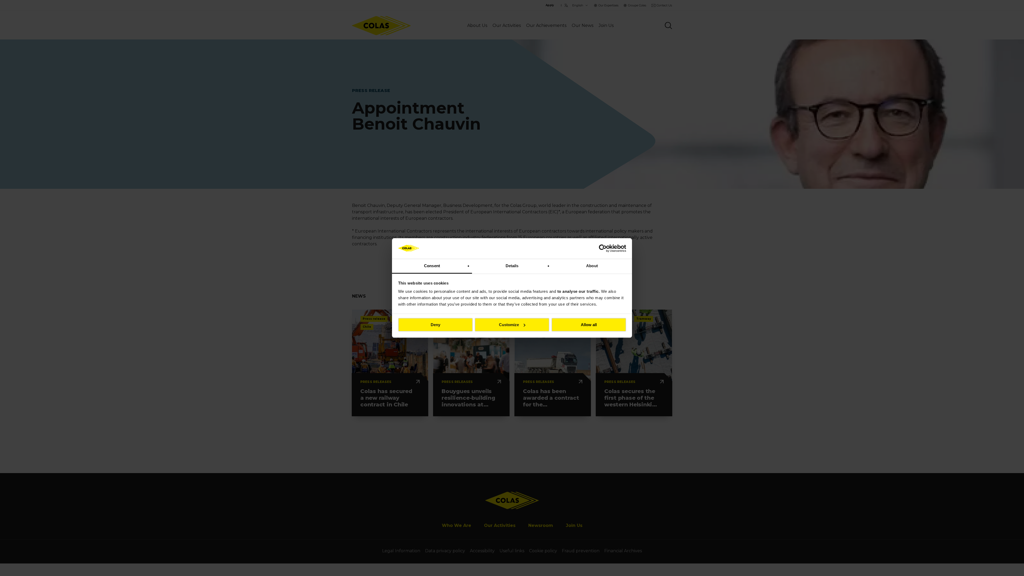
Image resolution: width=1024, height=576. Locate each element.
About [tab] (592, 265)
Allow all (589, 324)
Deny (435, 324)
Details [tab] (512, 265)
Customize (509, 324)
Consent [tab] (432, 265)
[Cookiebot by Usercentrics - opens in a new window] (602, 249)
